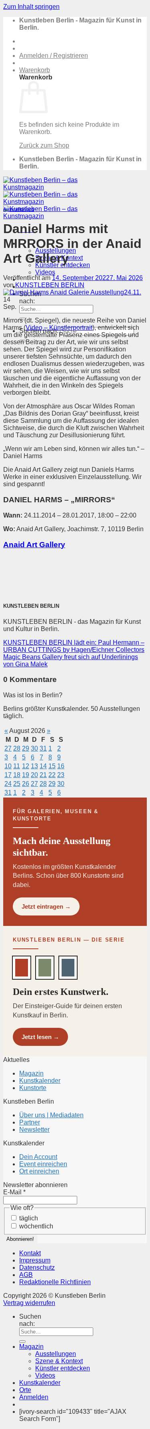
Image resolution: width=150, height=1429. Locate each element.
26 (25, 783)
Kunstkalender (39, 1080)
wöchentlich (35, 1226)
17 (8, 774)
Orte (25, 1389)
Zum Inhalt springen (31, 6)
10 (8, 766)
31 (43, 748)
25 (16, 783)
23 (60, 774)
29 (25, 748)
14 (43, 766)
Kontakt (30, 1253)
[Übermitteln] (22, 1341)
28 (16, 748)
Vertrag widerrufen (29, 1302)
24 (8, 783)
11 (16, 766)
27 (8, 748)
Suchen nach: (30, 297)
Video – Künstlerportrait (59, 327)
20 (34, 774)
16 (60, 766)
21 (43, 774)
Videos (45, 272)
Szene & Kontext (59, 1361)
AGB (26, 1274)
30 (34, 748)
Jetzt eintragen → (46, 906)
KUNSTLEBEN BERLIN (49, 285)
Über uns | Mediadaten (51, 1115)
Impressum (34, 1260)
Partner (29, 1122)
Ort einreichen (39, 1171)
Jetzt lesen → (40, 1036)
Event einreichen (43, 1164)
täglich (28, 1218)
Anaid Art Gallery (34, 544)
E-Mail (14, 1192)
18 (16, 774)
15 (52, 766)
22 (52, 774)
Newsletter (34, 1129)
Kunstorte (32, 1087)
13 (34, 766)
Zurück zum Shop (44, 145)
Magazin (31, 1073)
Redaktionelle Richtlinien (55, 1282)
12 (25, 766)
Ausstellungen (18, 209)
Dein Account (38, 1156)
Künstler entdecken (62, 1368)
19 (25, 774)
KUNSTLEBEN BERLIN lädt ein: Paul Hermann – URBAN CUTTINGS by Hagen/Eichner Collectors (73, 646)
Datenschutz (37, 1267)
